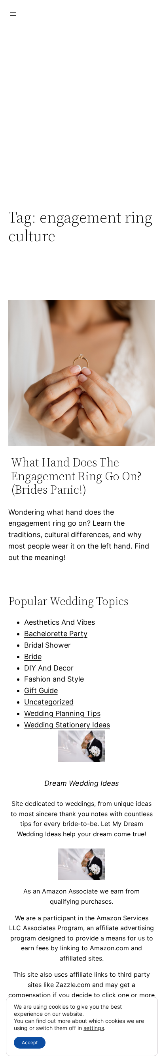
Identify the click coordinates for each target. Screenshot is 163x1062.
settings (93, 1028)
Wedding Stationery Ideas (67, 725)
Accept (30, 1042)
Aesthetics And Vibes (59, 622)
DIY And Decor (49, 668)
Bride (33, 656)
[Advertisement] (81, 113)
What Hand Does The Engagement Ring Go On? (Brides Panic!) (76, 476)
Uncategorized (49, 702)
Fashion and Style (54, 679)
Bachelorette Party (55, 633)
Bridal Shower (47, 645)
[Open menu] (13, 14)
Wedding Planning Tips (62, 713)
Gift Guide (41, 690)
